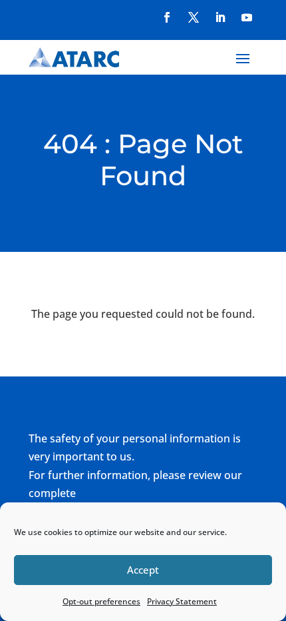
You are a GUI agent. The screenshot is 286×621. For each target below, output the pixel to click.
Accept (143, 569)
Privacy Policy (112, 493)
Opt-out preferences (101, 601)
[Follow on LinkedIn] (220, 17)
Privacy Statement (182, 601)
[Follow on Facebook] (167, 17)
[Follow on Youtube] (246, 17)
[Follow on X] (193, 17)
